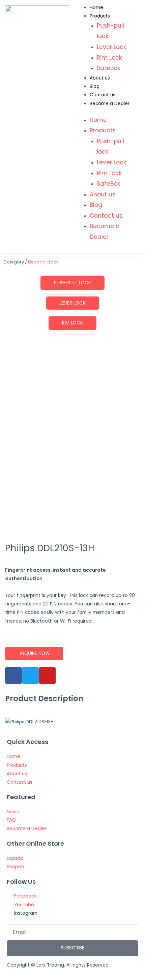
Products (100, 16)
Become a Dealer (109, 103)
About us (100, 78)
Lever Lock (111, 47)
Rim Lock (109, 58)
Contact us (102, 95)
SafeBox (108, 68)
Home (96, 7)
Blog (94, 86)
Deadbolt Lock (43, 262)
